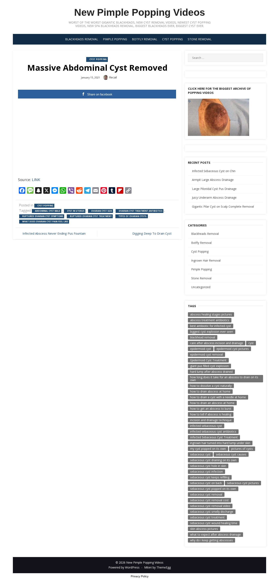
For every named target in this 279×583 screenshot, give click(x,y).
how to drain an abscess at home (212, 403)
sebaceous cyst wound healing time (213, 523)
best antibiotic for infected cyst (210, 326)
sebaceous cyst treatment (207, 517)
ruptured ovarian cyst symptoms (42, 216)
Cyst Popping (172, 39)
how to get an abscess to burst (210, 409)
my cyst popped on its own (208, 449)
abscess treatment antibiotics (209, 320)
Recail (113, 77)
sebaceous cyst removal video (210, 506)
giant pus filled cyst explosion (209, 366)
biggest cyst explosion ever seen (211, 331)
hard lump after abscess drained (211, 372)
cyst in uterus (75, 210)
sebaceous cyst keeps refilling (209, 477)
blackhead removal (202, 337)
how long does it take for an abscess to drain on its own (224, 378)
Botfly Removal (144, 39)
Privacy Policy (139, 576)
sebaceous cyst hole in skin (208, 466)
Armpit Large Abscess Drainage (213, 180)
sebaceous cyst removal (206, 494)
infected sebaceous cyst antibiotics (213, 431)
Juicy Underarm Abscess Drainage (214, 197)
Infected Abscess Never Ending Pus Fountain (54, 233)
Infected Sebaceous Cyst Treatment (214, 437)
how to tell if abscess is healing (210, 414)
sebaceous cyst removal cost (209, 500)
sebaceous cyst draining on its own (213, 460)
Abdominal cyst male (47, 210)
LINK (36, 179)
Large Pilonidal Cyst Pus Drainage (214, 189)
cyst (251, 343)
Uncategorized (200, 287)
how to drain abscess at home (210, 391)
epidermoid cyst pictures (233, 349)
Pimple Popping (115, 39)
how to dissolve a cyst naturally (211, 386)
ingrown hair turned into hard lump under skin (220, 443)
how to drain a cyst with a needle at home (218, 397)
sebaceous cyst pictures (243, 483)
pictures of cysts (242, 449)
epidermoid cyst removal (206, 354)
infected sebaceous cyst (206, 426)
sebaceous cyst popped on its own (213, 489)
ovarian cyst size (101, 210)
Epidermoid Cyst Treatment (208, 360)
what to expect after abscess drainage (215, 534)
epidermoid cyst (200, 349)
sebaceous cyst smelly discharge (211, 512)
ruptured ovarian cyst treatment (91, 216)
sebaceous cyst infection (206, 471)
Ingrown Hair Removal (206, 260)
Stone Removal (200, 39)
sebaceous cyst (200, 454)
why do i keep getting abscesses (211, 540)
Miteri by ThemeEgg (157, 567)
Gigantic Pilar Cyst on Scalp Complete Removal (223, 206)
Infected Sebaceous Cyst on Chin (213, 171)
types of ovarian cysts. (132, 216)
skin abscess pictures (204, 529)
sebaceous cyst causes (231, 454)
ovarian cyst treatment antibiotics (140, 210)
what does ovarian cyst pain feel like (45, 221)
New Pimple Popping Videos (139, 12)
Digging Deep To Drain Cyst (152, 233)
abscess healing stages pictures (211, 314)
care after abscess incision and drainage (216, 343)
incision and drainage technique (211, 420)
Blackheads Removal (81, 39)
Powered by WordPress (124, 567)
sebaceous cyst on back (206, 483)
